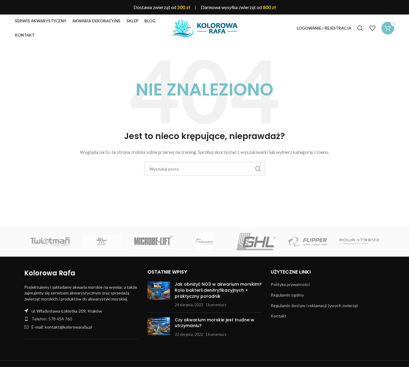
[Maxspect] (204, 241)
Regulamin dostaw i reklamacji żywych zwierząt (314, 305)
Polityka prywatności (290, 284)
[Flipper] (307, 241)
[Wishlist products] (372, 28)
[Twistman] (50, 241)
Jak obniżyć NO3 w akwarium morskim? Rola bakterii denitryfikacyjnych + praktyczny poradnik (218, 290)
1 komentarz (215, 305)
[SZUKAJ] (258, 169)
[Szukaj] (360, 28)
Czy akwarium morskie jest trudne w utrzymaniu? (214, 323)
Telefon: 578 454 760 (51, 318)
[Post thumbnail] (158, 294)
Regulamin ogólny (287, 294)
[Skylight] (101, 241)
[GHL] (256, 241)
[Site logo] (204, 27)
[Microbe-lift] (153, 241)
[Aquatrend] (359, 241)
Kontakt (278, 315)
